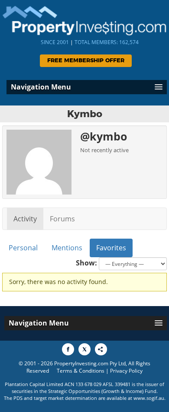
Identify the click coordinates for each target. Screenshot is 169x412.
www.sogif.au (148, 398)
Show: (86, 263)
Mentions (67, 247)
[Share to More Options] (101, 349)
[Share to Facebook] (68, 349)
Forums (62, 219)
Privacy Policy (126, 370)
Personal (23, 247)
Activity (25, 219)
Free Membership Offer (85, 61)
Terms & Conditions (80, 370)
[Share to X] (84, 349)
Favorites (111, 247)
